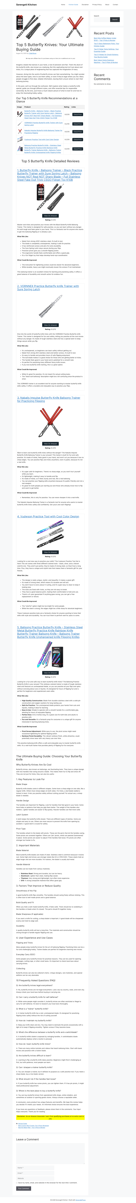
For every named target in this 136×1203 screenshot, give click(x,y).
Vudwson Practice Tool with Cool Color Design (41, 139)
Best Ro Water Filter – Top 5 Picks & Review (31, 1127)
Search (96, 16)
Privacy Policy (97, 4)
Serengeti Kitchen (26, 4)
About (107, 4)
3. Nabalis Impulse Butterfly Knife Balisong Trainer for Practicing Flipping (48, 399)
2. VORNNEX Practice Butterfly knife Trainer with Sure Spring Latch (48, 287)
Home (63, 4)
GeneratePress (81, 1200)
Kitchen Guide (73, 4)
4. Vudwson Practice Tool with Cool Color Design (48, 516)
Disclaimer (85, 4)
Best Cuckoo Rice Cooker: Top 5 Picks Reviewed (33, 1125)
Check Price (78, 114)
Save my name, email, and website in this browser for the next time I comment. (47, 1183)
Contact (115, 4)
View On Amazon (50, 216)
